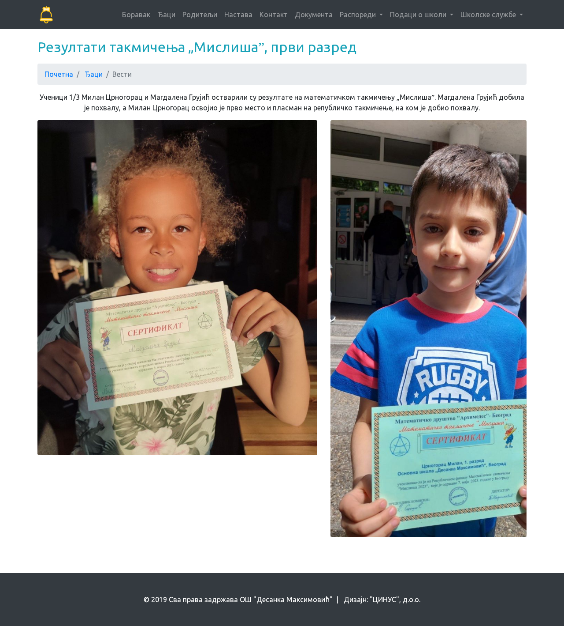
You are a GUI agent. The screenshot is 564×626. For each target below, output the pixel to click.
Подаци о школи (419, 15)
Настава (238, 15)
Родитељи (199, 15)
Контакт (274, 15)
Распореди (359, 15)
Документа (314, 15)
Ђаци (166, 15)
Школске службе (489, 15)
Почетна (59, 74)
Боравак (136, 15)
